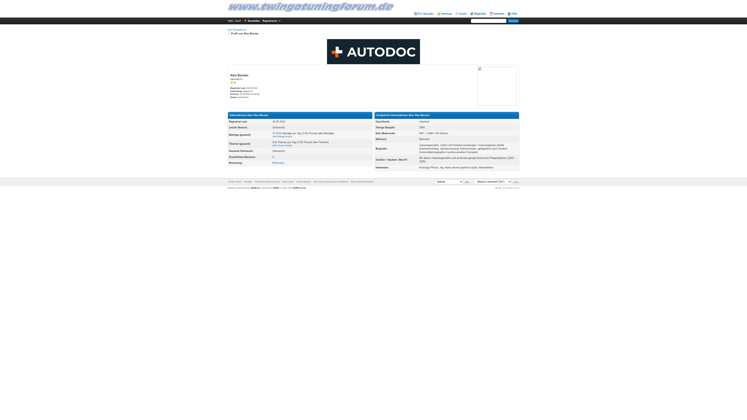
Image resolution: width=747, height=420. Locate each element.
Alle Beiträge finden (282, 136)
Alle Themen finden (282, 145)
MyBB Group (299, 188)
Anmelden (254, 20)
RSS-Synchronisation (362, 181)
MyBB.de (255, 188)
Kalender (499, 13)
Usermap (446, 13)
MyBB (276, 188)
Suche (463, 13)
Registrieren (270, 20)
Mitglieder (480, 13)
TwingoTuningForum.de (267, 181)
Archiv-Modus (303, 181)
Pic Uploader (426, 13)
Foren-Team (235, 181)
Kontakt (248, 181)
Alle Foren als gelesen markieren (330, 181)
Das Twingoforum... (238, 29)
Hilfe (514, 13)
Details (279, 162)
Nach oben (288, 181)
